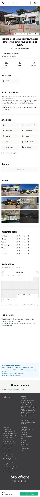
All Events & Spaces (7, 429)
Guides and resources (26, 402)
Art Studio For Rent (7, 464)
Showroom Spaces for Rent (9, 451)
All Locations (6, 427)
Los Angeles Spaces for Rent (9, 435)
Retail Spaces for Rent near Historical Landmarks (9, 471)
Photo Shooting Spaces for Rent (10, 458)
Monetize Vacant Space (26, 436)
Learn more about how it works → (11, 375)
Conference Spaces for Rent (9, 456)
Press (22, 446)
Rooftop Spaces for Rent (8, 462)
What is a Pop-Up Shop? (27, 404)
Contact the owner (6, 325)
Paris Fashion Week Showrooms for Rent (28, 416)
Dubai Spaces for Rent (8, 447)
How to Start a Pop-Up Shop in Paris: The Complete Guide (28, 413)
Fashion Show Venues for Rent (10, 466)
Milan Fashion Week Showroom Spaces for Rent (28, 423)
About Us (23, 442)
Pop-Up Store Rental (7, 449)
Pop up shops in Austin (17, 389)
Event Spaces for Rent (8, 455)
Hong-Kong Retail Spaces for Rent (11, 445)
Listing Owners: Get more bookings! (27, 430)
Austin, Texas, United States (21, 48)
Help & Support (24, 444)
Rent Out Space (24, 434)
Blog (22, 438)
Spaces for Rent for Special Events (11, 468)
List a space (24, 427)
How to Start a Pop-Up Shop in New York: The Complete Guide (28, 406)
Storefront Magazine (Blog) (27, 400)
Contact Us (23, 440)
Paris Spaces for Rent (8, 439)
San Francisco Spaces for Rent (10, 433)
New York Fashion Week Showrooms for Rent (26, 419)
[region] (20, 347)
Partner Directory (25, 398)
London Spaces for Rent (8, 441)
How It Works (24, 396)
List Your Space (24, 432)
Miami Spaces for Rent (8, 437)
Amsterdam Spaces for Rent (9, 443)
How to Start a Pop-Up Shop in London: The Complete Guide (28, 410)
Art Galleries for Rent (8, 453)
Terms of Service (25, 448)
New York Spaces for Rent (9, 431)
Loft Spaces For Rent (8, 461)
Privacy (22, 450)
